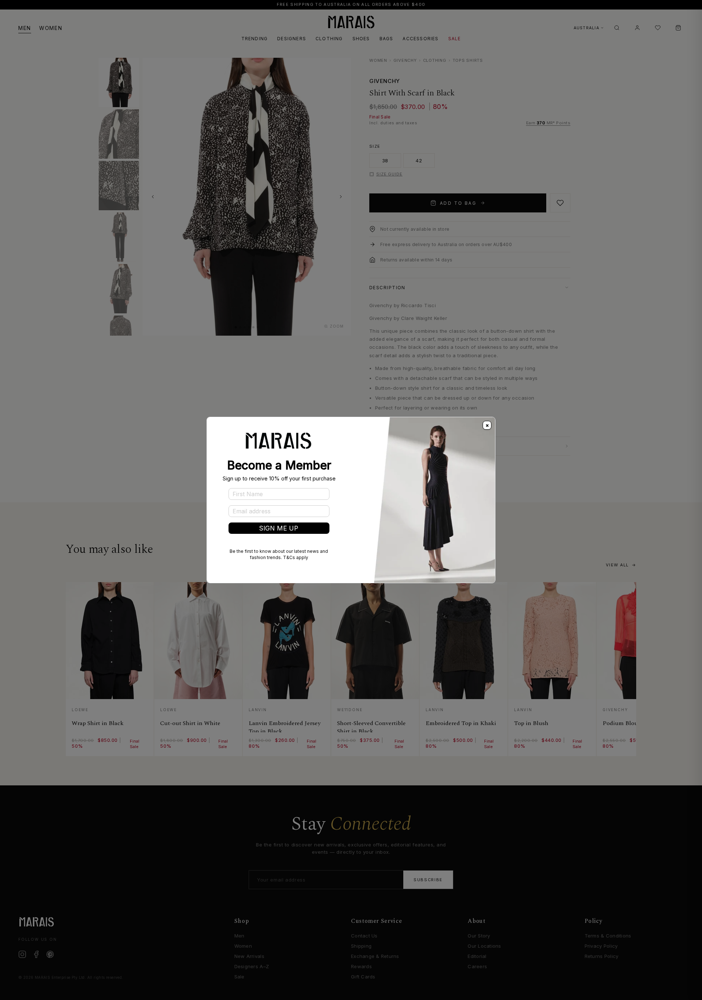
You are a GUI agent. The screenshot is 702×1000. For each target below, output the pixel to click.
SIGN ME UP (278, 528)
